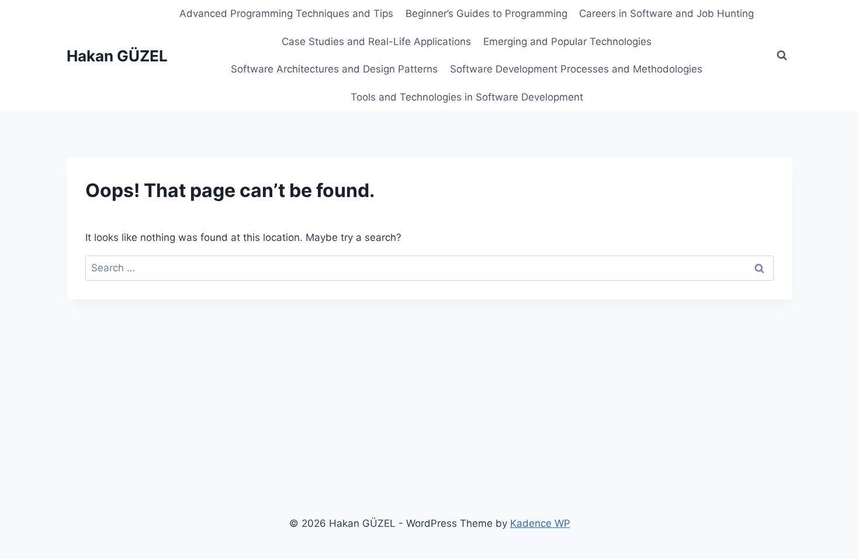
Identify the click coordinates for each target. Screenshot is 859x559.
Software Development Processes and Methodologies (576, 69)
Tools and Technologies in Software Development (467, 97)
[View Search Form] (781, 55)
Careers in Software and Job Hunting (666, 13)
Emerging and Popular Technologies (567, 41)
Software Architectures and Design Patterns (334, 69)
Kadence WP (540, 523)
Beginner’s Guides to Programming (486, 13)
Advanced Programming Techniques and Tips (286, 13)
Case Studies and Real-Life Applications (376, 41)
